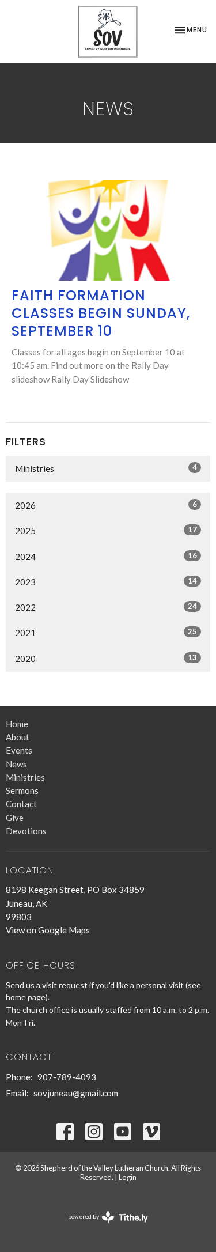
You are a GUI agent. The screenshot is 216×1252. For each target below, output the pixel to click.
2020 (106, 658)
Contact (21, 804)
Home (17, 723)
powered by (102, 1226)
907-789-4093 (66, 1077)
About (17, 737)
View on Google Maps (48, 930)
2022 (106, 607)
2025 (106, 530)
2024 (106, 556)
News (16, 764)
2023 (106, 581)
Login (128, 1177)
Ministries (106, 468)
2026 (106, 505)
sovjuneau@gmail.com (75, 1093)
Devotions (26, 831)
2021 (106, 632)
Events (19, 750)
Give (15, 817)
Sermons (22, 790)
